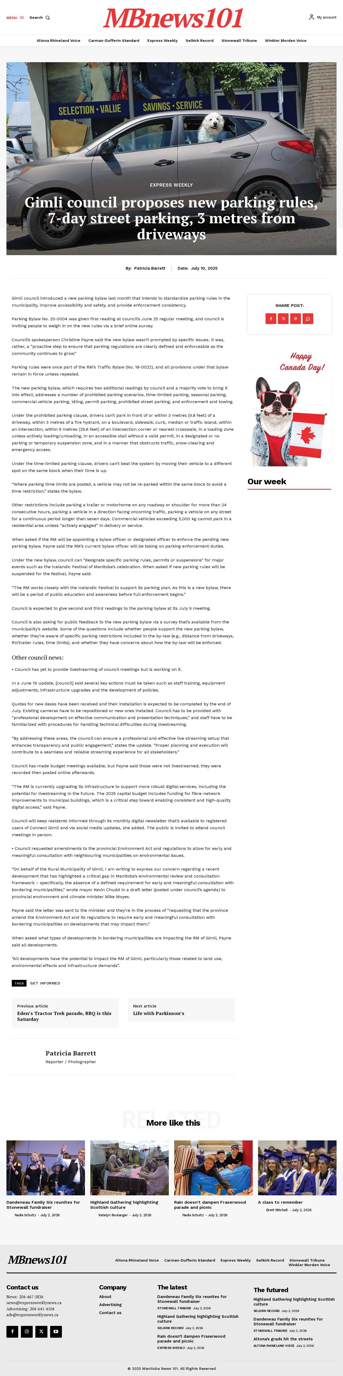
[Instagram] (27, 1332)
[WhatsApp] (308, 318)
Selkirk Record (170, 1328)
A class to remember (280, 1202)
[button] (40, 17)
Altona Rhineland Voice (273, 1346)
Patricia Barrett (149, 268)
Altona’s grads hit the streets (283, 1339)
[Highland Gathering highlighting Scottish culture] (129, 1167)
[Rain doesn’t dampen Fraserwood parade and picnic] (213, 1167)
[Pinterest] (295, 318)
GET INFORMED (45, 983)
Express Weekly (171, 185)
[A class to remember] (297, 1167)
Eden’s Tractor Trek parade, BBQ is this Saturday (64, 1016)
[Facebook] (271, 318)
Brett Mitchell (277, 1210)
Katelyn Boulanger (113, 1215)
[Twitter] (283, 318)
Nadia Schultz (25, 1215)
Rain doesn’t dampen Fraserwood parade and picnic (210, 1205)
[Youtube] (56, 1332)
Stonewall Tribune (174, 1308)
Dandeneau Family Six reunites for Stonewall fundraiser (43, 1205)
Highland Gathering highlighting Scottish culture (124, 1205)
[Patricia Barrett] (25, 1057)
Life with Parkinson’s (158, 1013)
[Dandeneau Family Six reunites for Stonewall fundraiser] (45, 1167)
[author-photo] (9, 1215)
